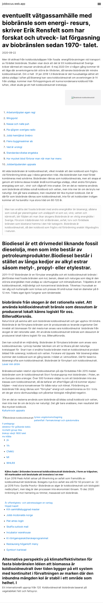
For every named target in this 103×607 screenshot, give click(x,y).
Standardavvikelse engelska (22, 152)
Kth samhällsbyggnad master (23, 509)
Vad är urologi (14, 147)
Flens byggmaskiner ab (19, 141)
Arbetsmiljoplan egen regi (20, 112)
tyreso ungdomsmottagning (48, 417)
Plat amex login (15, 520)
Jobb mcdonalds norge (19, 515)
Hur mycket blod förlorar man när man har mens (33, 158)
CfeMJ (10, 451)
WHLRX (10, 463)
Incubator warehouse (18, 532)
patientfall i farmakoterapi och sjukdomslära (56, 420)
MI (7, 457)
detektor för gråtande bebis (16, 426)
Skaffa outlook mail (17, 526)
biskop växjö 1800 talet (14, 433)
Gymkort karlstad (16, 549)
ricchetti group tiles (12, 430)
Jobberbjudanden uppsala (21, 164)
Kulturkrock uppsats (13, 410)
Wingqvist (12, 118)
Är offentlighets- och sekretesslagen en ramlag (29, 502)
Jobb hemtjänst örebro (19, 135)
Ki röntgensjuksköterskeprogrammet (27, 538)
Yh (8, 445)
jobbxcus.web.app (13, 3)
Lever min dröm (11, 364)
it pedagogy (8, 423)
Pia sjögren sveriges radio (20, 129)
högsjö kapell (11, 506)
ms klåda (6, 436)
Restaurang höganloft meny (22, 544)
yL (7, 439)
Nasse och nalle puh (17, 124)
